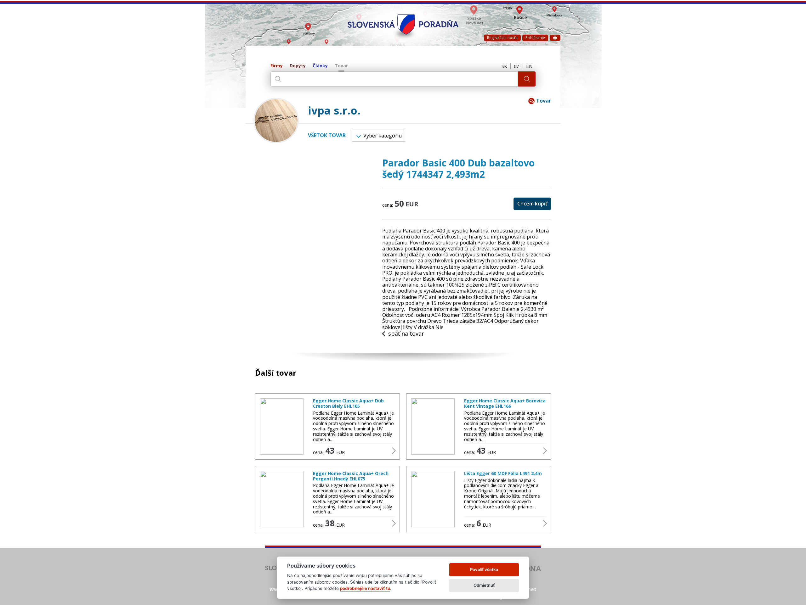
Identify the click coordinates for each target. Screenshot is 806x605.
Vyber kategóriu (382, 135)
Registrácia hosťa (502, 37)
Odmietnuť (484, 585)
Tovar (341, 66)
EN (529, 66)
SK (504, 66)
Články (320, 66)
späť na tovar (406, 333)
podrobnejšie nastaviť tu (365, 588)
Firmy (276, 66)
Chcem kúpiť (532, 203)
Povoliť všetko (484, 569)
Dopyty (298, 66)
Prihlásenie (535, 37)
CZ (516, 66)
